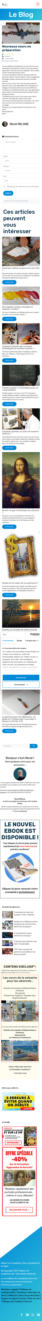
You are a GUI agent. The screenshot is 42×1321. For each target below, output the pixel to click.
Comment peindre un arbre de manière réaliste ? (20, 432)
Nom (4, 176)
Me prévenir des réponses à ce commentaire (23, 186)
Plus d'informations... (23, 973)
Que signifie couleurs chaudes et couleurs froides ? (17, 308)
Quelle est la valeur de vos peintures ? (20, 583)
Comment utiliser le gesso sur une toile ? (20, 269)
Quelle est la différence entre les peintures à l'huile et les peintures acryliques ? (25, 924)
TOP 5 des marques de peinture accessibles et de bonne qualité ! (24, 951)
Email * (5, 156)
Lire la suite (9, 282)
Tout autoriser (21, 677)
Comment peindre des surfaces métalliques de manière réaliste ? (18, 347)
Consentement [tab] (8, 640)
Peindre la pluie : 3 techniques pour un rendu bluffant (20, 389)
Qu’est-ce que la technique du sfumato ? (20, 511)
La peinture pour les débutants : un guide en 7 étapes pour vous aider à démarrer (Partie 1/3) (19, 719)
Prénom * (6, 166)
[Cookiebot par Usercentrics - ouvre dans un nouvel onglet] (30, 634)
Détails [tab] (19, 640)
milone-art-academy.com (19, 1278)
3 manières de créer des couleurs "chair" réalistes (24, 913)
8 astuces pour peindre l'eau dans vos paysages (25, 942)
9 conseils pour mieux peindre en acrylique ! (23, 934)
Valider (8, 193)
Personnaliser (20, 685)
